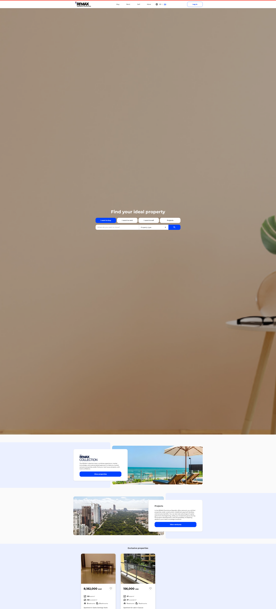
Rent (128, 4)
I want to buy (105, 220)
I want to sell (149, 220)
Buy (117, 4)
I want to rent (127, 220)
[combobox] (117, 227)
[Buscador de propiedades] (174, 227)
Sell (138, 4)
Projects (170, 220)
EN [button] (165, 4)
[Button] (112, 569)
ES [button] (160, 4)
